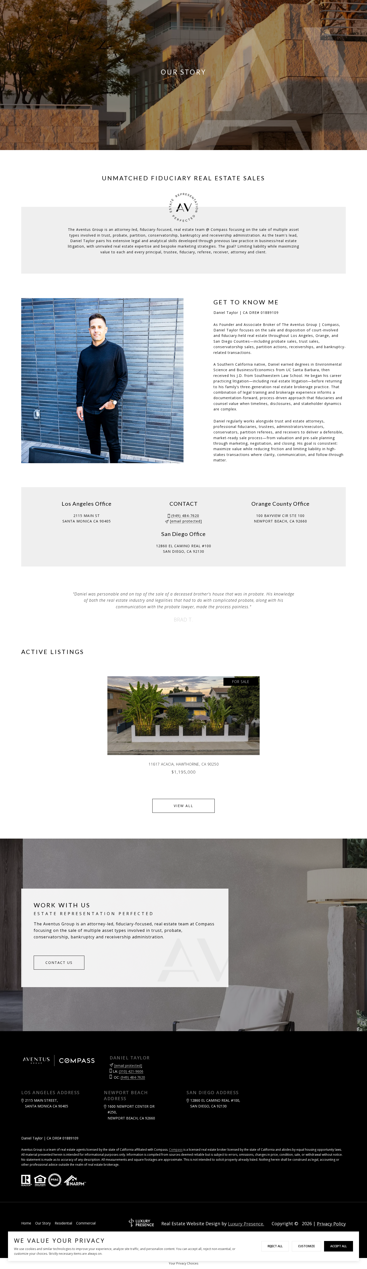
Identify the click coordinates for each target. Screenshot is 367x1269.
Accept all (338, 1246)
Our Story (43, 1223)
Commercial (86, 1223)
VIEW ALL (183, 805)
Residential (63, 1223)
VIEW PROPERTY (183, 727)
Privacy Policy (331, 1223)
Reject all (275, 1246)
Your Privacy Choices (183, 1263)
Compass (176, 1149)
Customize (306, 1246)
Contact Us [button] (59, 962)
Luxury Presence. (246, 1223)
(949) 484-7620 (185, 515)
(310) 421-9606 (131, 1071)
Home (26, 1223)
